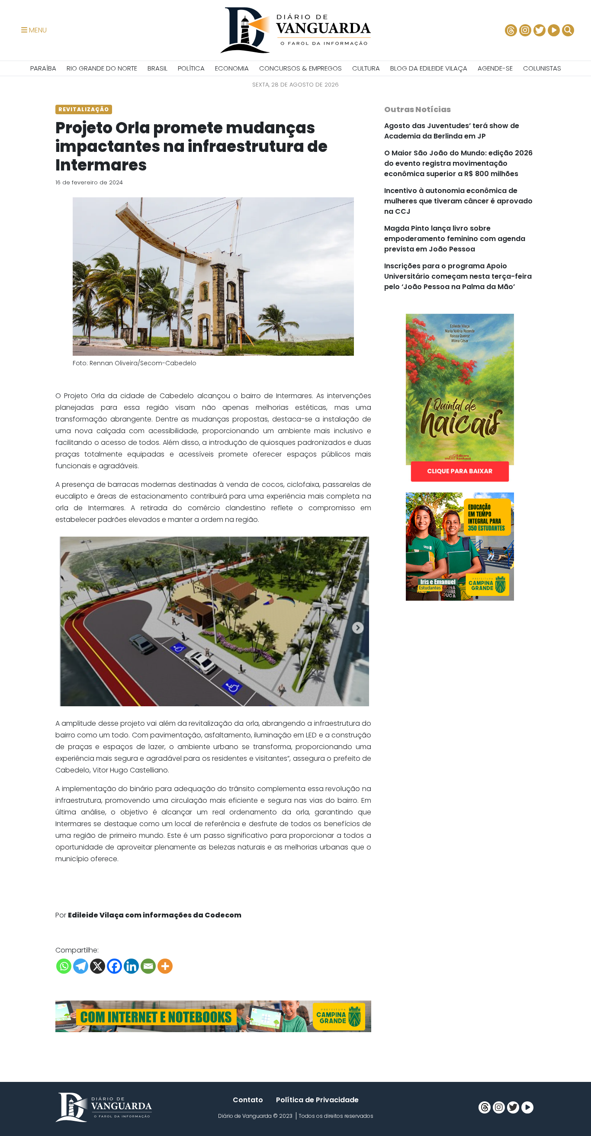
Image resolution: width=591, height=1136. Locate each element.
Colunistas (542, 68)
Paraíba (43, 68)
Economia (232, 68)
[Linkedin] (131, 966)
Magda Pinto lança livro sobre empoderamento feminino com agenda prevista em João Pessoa (454, 238)
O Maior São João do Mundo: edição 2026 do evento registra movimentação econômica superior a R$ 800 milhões (458, 163)
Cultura (366, 68)
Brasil (157, 68)
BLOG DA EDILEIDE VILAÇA (428, 68)
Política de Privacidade (317, 1100)
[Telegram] (80, 966)
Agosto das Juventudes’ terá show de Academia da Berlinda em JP (451, 131)
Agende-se (495, 68)
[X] (97, 966)
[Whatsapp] (63, 966)
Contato (248, 1100)
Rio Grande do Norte (102, 68)
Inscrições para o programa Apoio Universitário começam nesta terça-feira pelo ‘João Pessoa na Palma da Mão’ (458, 276)
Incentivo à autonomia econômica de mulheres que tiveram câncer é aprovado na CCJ (458, 201)
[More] (165, 966)
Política (191, 68)
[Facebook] (114, 966)
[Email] (148, 966)
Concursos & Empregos (300, 68)
